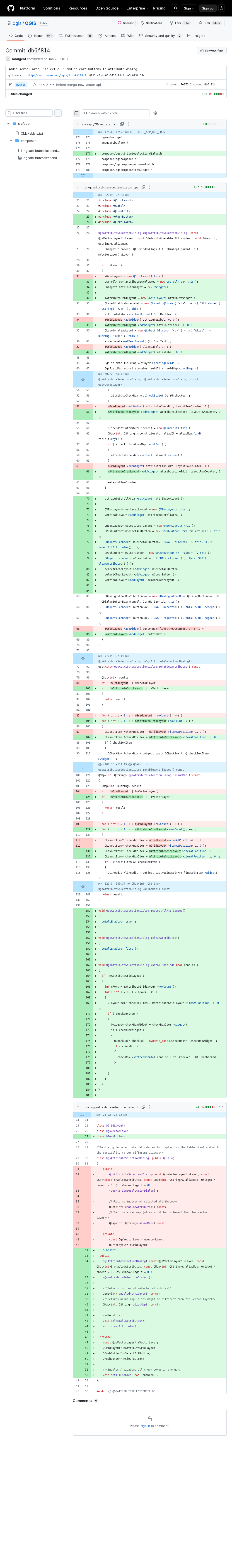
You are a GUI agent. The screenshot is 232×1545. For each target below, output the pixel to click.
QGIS (30, 23)
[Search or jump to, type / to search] (175, 8)
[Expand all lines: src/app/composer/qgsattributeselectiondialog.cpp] (150, 187)
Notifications (154, 23)
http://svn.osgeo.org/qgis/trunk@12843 (56, 75)
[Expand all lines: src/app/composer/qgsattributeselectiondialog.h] (150, 1107)
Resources (77, 8)
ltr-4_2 (43, 85)
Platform (27, 8)
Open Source (106, 8)
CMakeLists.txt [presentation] (32, 133)
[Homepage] (10, 8)
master (21, 84)
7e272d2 (186, 84)
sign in (145, 1426)
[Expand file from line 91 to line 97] (83, 658)
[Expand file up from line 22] (83, 195)
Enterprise (136, 8)
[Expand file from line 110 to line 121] (83, 767)
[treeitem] (33, 139)
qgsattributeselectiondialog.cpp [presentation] (47, 151)
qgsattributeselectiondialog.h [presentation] (45, 158)
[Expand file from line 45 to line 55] (83, 379)
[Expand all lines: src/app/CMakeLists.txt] (128, 124)
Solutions (51, 8)
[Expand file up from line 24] (82, 1115)
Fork (182, 23)
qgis (17, 23)
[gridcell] (149, 132)
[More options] (221, 124)
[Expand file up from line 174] (83, 132)
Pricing (159, 8)
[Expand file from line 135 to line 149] (83, 886)
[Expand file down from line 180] (83, 175)
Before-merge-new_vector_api (78, 85)
